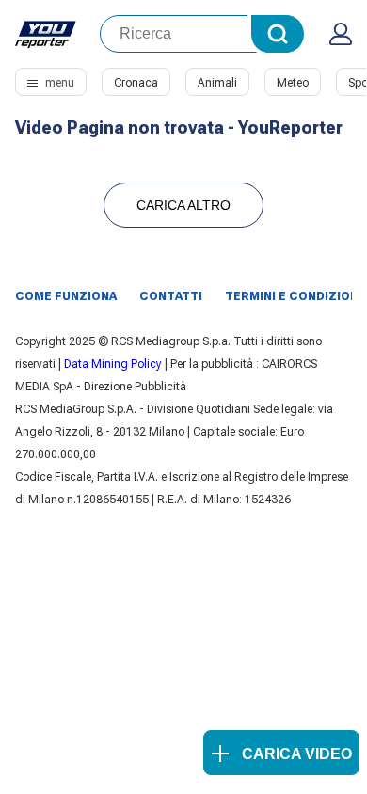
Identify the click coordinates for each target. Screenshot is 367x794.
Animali (217, 82)
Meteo (293, 82)
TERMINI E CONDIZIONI (293, 296)
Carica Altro (183, 205)
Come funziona (66, 296)
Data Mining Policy (113, 364)
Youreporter (46, 34)
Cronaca (136, 82)
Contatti (170, 296)
